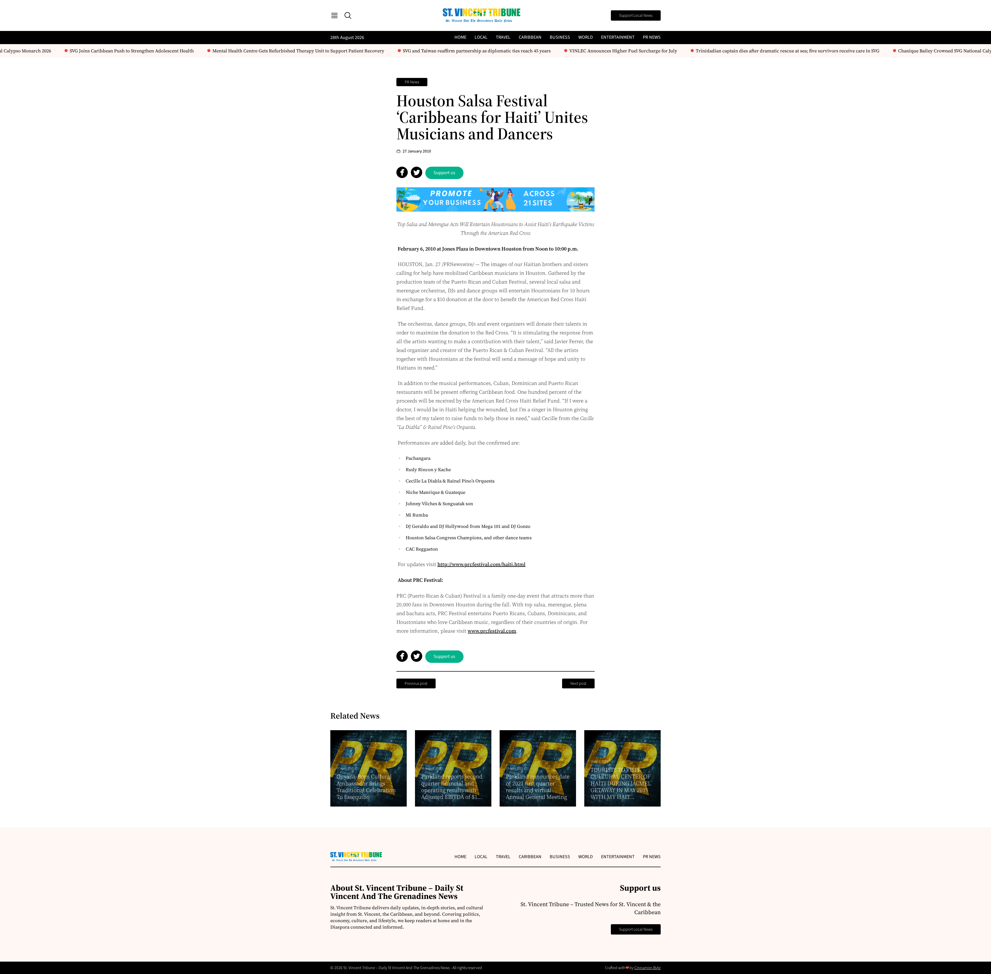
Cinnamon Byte (647, 968)
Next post (578, 683)
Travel (503, 37)
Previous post (416, 683)
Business (560, 37)
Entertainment (618, 37)
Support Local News (635, 15)
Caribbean (530, 37)
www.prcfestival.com (492, 630)
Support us (444, 173)
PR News (652, 37)
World (585, 37)
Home (460, 37)
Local (481, 37)
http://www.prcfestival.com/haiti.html (481, 564)
